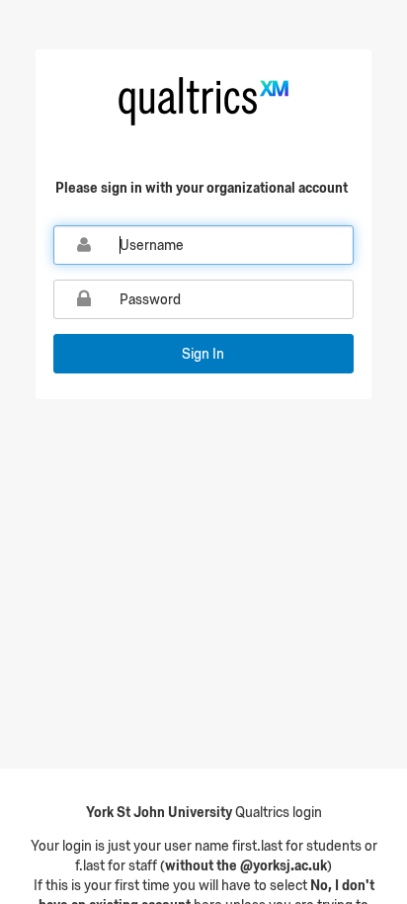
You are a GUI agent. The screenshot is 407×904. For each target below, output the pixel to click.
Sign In (203, 354)
